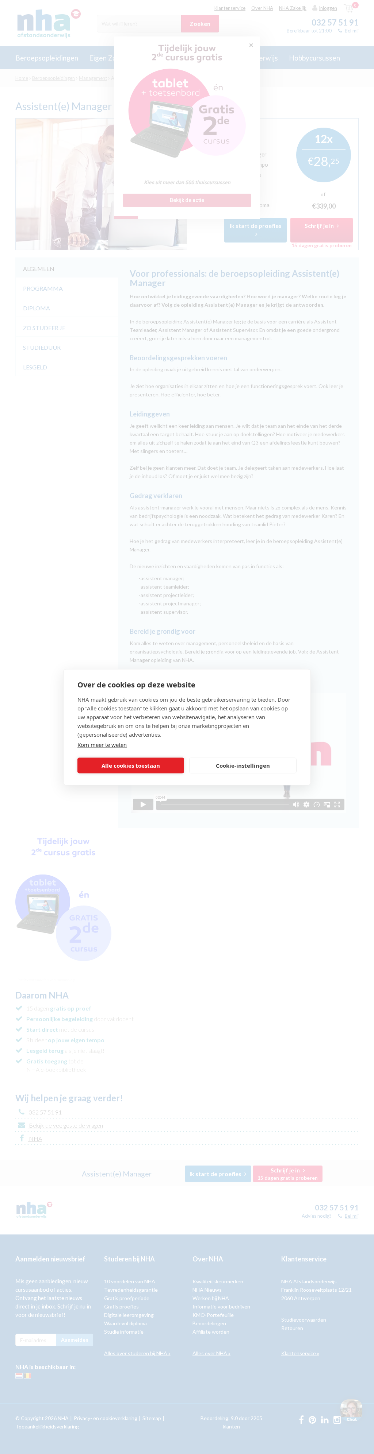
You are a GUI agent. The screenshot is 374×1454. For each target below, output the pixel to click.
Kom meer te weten (102, 744)
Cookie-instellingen (243, 765)
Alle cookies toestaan (131, 765)
